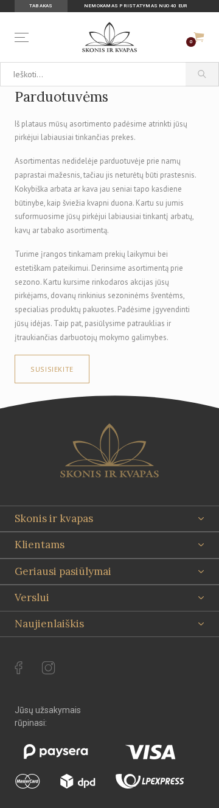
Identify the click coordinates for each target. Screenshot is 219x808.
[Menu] (24, 37)
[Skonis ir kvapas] (109, 37)
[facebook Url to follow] (18, 668)
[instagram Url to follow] (48, 668)
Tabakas (41, 6)
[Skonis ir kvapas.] (109, 450)
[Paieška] (202, 74)
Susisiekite (52, 369)
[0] (198, 37)
